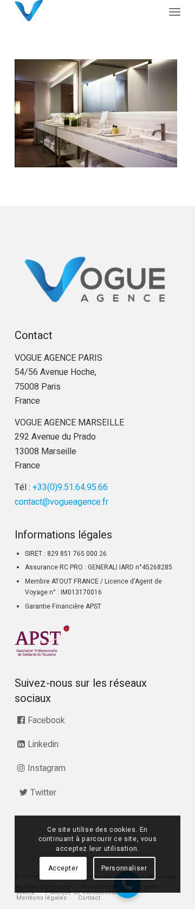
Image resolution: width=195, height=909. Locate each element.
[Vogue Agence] (81, 11)
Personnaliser (124, 868)
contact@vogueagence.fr (61, 502)
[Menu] (174, 12)
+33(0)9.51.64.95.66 (70, 487)
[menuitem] (174, 12)
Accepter (63, 868)
